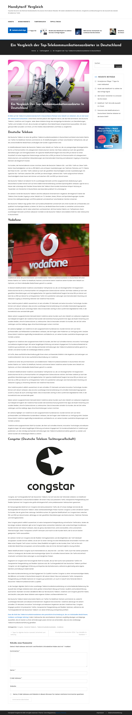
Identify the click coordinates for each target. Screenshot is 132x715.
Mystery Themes (61, 713)
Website (13, 686)
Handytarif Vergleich (25, 7)
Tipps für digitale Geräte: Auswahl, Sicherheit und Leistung (28, 633)
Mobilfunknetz (24, 22)
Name (12, 670)
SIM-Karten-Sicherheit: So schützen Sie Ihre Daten (86, 32)
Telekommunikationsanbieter (46, 627)
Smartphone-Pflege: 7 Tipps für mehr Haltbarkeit (108, 82)
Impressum (100, 712)
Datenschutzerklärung (115, 712)
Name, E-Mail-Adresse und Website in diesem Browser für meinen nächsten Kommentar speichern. (48, 694)
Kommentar (15, 651)
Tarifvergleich (40, 22)
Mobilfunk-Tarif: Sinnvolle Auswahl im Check (109, 104)
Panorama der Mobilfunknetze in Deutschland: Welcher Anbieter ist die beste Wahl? (109, 113)
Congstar (20, 627)
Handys (11, 22)
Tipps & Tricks (55, 22)
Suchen (97, 63)
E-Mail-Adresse (16, 678)
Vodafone (60, 627)
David (24, 100)
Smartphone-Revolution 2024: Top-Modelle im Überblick (71, 633)
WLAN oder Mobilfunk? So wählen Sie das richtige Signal (53, 32)
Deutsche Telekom (30, 627)
